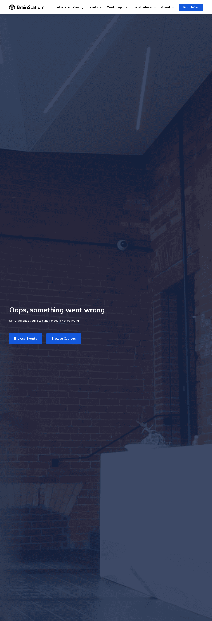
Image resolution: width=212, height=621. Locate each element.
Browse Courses (64, 339)
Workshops (115, 7)
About (165, 7)
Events (93, 7)
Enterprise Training (69, 7)
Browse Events (25, 339)
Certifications (142, 7)
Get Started (191, 7)
